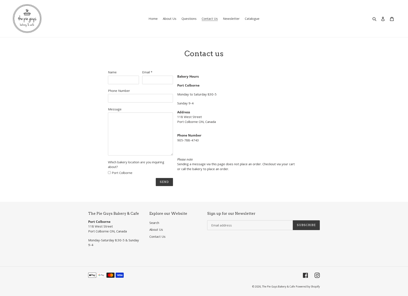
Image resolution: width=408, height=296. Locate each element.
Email (147, 72)
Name (112, 72)
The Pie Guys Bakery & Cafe (278, 286)
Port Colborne (122, 173)
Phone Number (119, 90)
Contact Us (157, 236)
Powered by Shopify (308, 286)
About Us (156, 229)
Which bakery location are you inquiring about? (136, 164)
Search (154, 223)
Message (115, 109)
